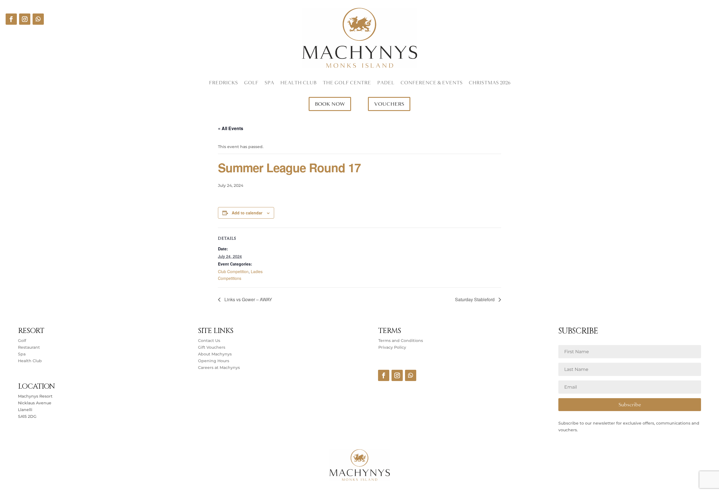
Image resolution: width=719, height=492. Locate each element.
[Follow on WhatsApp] (38, 19)
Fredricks (223, 83)
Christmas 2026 (489, 83)
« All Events (230, 128)
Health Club (298, 83)
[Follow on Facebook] (11, 19)
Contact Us (209, 340)
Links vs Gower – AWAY (247, 299)
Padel (385, 83)
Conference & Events (432, 83)
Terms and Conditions (400, 340)
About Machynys (215, 354)
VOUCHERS (389, 104)
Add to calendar (247, 213)
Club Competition (233, 271)
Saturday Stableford (475, 299)
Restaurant (29, 347)
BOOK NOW (330, 104)
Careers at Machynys (219, 367)
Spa (269, 83)
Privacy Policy (392, 347)
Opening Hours (213, 360)
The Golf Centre (347, 83)
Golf (251, 83)
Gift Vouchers (211, 347)
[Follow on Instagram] (24, 19)
